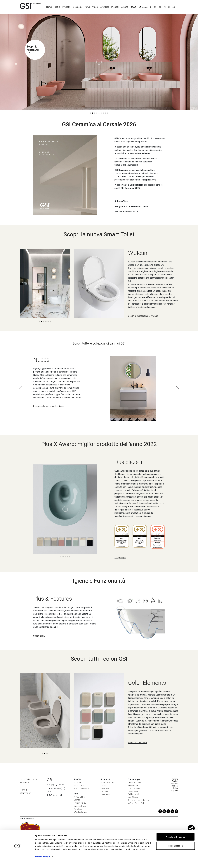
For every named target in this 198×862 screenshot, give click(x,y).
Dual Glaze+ (133, 797)
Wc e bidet (105, 789)
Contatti (77, 800)
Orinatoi (104, 792)
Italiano (175, 779)
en (155, 7)
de (160, 7)
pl (169, 7)
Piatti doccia (106, 795)
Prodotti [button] (66, 7)
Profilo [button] (57, 7)
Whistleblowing (80, 812)
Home (49, 7)
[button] (90, 113)
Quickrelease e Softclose (138, 800)
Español (174, 790)
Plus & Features (134, 783)
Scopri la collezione (137, 742)
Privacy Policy (80, 803)
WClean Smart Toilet (136, 803)
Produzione (79, 785)
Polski (175, 788)
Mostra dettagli (42, 857)
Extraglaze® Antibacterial (133, 793)
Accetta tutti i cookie (175, 837)
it (150, 7)
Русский (174, 786)
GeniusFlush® (134, 789)
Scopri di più (120, 557)
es (173, 7)
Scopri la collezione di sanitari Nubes (48, 406)
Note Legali (78, 809)
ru (165, 7)
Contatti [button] (124, 7)
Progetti (115, 7)
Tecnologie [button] (77, 7)
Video (95, 7)
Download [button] (104, 7)
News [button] (87, 7)
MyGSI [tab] (134, 7)
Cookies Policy (80, 806)
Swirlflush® (133, 785)
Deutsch (174, 783)
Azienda (77, 783)
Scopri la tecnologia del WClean (143, 316)
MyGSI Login (79, 797)
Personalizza (174, 846)
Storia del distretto (81, 789)
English (175, 781)
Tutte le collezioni (108, 783)
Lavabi (104, 785)
